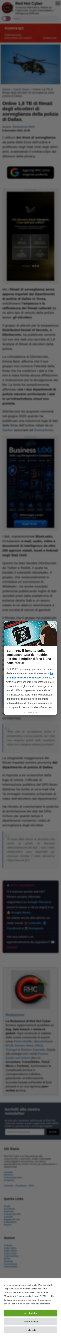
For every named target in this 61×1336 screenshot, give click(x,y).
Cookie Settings (30, 1321)
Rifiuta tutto (30, 1330)
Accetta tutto (30, 1313)
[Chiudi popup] (52, 625)
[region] (30, 1307)
